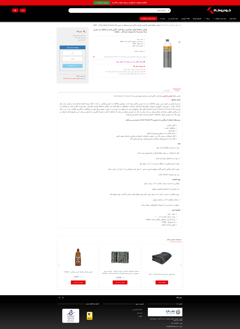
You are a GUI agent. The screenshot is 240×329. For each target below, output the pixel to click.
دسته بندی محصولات (220, 18)
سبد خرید (139, 313)
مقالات (140, 316)
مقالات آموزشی (185, 18)
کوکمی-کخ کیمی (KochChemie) (169, 25)
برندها (208, 18)
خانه (180, 25)
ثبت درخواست (72, 65)
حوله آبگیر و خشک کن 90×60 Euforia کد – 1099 (162, 274)
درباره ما (162, 18)
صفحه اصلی (232, 18)
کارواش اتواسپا (197, 18)
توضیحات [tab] (176, 90)
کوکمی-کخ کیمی (167, 96)
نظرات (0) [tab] (167, 90)
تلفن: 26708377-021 (176, 323)
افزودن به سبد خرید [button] (120, 282)
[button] (179, 42)
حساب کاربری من (173, 18)
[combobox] (119, 10)
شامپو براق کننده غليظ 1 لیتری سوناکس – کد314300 (78, 272)
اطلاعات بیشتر (161, 282)
